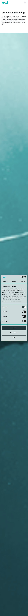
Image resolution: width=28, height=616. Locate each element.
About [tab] (23, 281)
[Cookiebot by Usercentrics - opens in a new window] (20, 277)
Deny (14, 337)
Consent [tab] (5, 281)
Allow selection (14, 332)
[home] (4, 2)
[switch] (24, 312)
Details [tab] (14, 281)
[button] (25, 2)
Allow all (14, 327)
